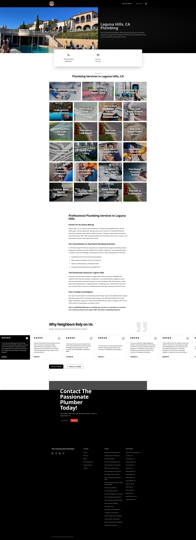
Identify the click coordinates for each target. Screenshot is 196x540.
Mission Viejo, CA (130, 490)
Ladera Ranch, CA (130, 477)
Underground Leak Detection (112, 455)
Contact (85, 452)
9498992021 (68, 61)
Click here (98, 61)
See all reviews (56, 366)
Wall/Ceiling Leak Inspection (112, 468)
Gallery (85, 458)
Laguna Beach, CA (130, 474)
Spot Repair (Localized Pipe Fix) (112, 509)
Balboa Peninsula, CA (131, 496)
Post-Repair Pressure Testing (112, 474)
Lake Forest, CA (130, 493)
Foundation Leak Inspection (112, 512)
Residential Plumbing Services (112, 452)
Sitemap (85, 468)
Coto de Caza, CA (130, 458)
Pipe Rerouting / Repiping (111, 503)
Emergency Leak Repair (111, 487)
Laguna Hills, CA (130, 484)
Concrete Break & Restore (111, 490)
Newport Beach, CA (131, 499)
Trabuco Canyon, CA (131, 462)
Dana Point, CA (129, 468)
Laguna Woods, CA (130, 480)
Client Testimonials (88, 462)
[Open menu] (146, 4)
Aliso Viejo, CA (129, 487)
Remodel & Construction (111, 525)
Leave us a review (75, 367)
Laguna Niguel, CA (130, 471)
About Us (85, 455)
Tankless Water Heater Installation (113, 516)
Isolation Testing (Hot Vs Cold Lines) (114, 494)
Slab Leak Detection (110, 458)
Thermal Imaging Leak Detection (113, 497)
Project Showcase (87, 465)
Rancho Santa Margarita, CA (133, 452)
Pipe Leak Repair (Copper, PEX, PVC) (114, 500)
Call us (140, 3)
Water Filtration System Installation (114, 522)
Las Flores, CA (129, 455)
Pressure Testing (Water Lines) (112, 462)
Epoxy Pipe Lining (109, 506)
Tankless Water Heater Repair (112, 519)
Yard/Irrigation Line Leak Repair (113, 465)
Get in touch (127, 3)
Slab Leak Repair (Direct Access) (113, 471)
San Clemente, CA (130, 465)
